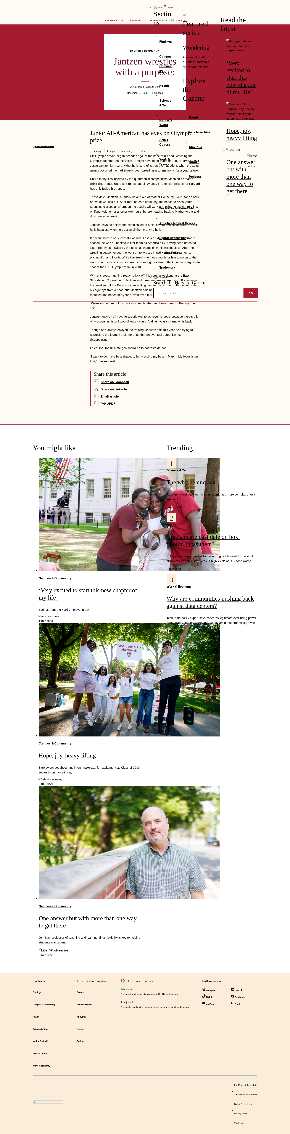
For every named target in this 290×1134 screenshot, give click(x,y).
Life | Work (127, 1002)
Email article (110, 396)
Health (171, 524)
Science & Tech (178, 470)
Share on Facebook (115, 382)
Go (251, 293)
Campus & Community (55, 578)
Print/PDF (108, 403)
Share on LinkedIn (114, 389)
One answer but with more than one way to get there (240, 176)
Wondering (196, 47)
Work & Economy (179, 586)
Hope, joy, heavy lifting (67, 755)
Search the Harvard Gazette (179, 282)
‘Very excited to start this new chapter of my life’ (241, 77)
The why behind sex (191, 482)
